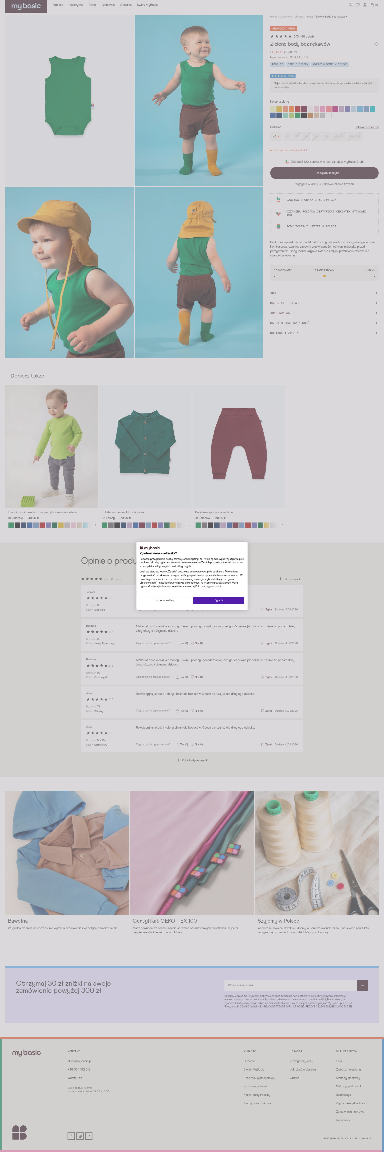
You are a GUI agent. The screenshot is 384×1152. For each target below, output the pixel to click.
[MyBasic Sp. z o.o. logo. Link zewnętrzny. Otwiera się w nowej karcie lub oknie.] (150, 548)
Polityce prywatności (208, 586)
